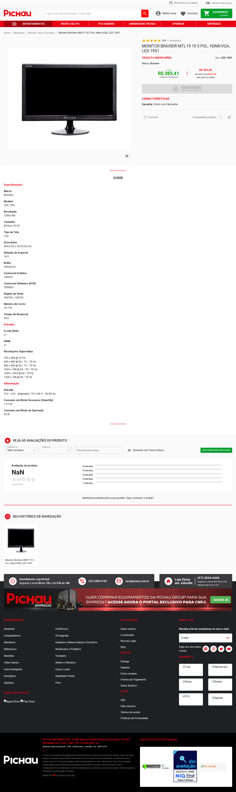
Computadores (12, 635)
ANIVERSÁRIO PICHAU (142, 23)
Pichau (61, 775)
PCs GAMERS (106, 23)
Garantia (125, 667)
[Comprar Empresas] (118, 599)
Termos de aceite (130, 712)
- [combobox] (42, 450)
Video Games (11, 662)
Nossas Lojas (128, 640)
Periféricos (61, 628)
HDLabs (71, 775)
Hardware (9, 628)
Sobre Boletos (129, 685)
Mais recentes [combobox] (15, 450)
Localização (127, 635)
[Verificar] (152, 768)
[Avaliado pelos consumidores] (185, 766)
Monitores (9, 642)
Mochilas (9, 655)
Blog (123, 647)
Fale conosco (128, 706)
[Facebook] (205, 649)
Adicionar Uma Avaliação (216, 450)
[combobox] (95, 13)
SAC (123, 700)
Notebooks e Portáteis (68, 649)
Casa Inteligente (13, 669)
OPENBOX (178, 23)
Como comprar (129, 673)
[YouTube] (228, 649)
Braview (154, 63)
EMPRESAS (214, 23)
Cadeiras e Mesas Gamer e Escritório (76, 642)
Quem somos (128, 628)
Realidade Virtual (64, 676)
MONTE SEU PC (70, 23)
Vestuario (60, 655)
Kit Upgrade (62, 635)
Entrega (125, 661)
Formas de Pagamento (133, 679)
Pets (58, 682)
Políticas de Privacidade (134, 718)
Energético (10, 676)
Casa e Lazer (62, 669)
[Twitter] (220, 649)
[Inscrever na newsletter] (227, 637)
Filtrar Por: (46, 447)
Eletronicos (10, 649)
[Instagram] (213, 649)
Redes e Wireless (65, 662)
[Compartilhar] (229, 117)
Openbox (9, 682)
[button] (145, 117)
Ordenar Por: (12, 447)
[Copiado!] (221, 117)
